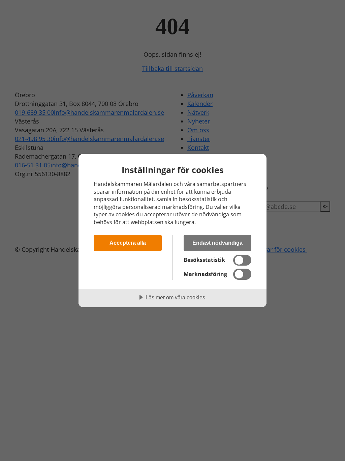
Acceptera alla (127, 243)
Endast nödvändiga (217, 243)
